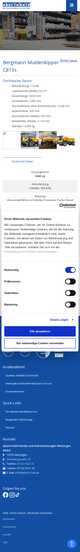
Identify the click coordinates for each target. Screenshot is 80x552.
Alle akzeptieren (40, 331)
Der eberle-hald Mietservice (21, 411)
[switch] (70, 281)
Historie (10, 427)
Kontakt (7, 534)
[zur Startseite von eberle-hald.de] (21, 5)
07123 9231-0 (25, 463)
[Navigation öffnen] (71, 5)
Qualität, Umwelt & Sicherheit (22, 375)
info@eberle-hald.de (27, 472)
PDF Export (70, 60)
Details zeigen (59, 319)
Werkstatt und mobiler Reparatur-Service (29, 383)
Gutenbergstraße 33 (19, 459)
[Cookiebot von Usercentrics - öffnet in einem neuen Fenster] (59, 206)
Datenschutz (9, 526)
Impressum (9, 519)
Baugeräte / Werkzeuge (19, 419)
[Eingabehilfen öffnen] (71, 543)
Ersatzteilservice (15, 391)
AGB (5, 542)
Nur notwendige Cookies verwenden (40, 343)
